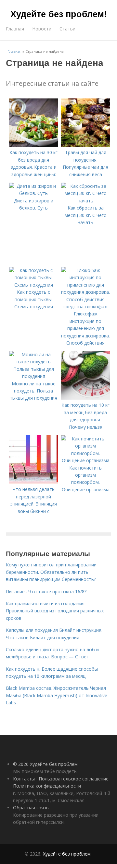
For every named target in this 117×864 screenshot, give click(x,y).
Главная (15, 29)
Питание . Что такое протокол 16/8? (46, 591)
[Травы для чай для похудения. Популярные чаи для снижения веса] (85, 145)
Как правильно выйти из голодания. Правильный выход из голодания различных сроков (55, 610)
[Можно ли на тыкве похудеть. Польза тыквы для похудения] (33, 376)
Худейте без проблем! (58, 13)
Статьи (67, 29)
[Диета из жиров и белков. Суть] (33, 193)
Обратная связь (31, 807)
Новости (41, 29)
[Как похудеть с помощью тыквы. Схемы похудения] (33, 285)
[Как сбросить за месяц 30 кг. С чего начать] (85, 201)
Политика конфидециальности (47, 786)
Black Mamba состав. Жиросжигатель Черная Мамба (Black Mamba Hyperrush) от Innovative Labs (56, 695)
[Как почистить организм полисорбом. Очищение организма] (85, 460)
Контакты (24, 779)
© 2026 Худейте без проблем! (46, 764)
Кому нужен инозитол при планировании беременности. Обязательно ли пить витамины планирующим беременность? (51, 572)
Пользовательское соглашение (74, 779)
